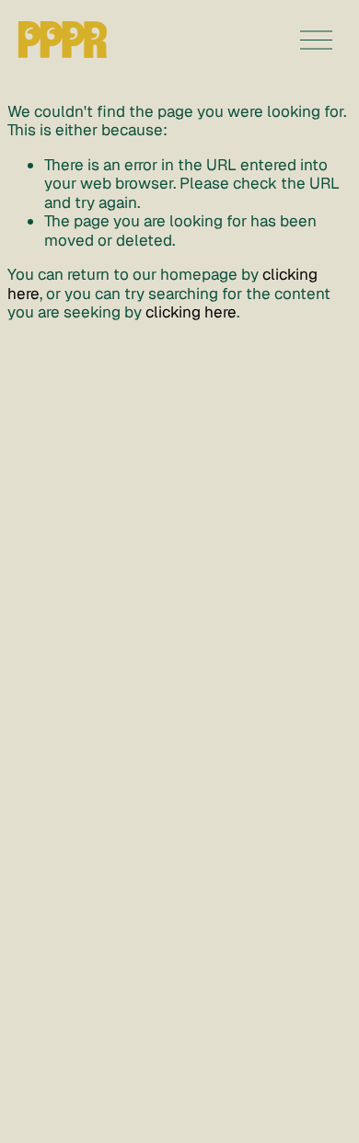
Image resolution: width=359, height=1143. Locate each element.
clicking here (191, 312)
